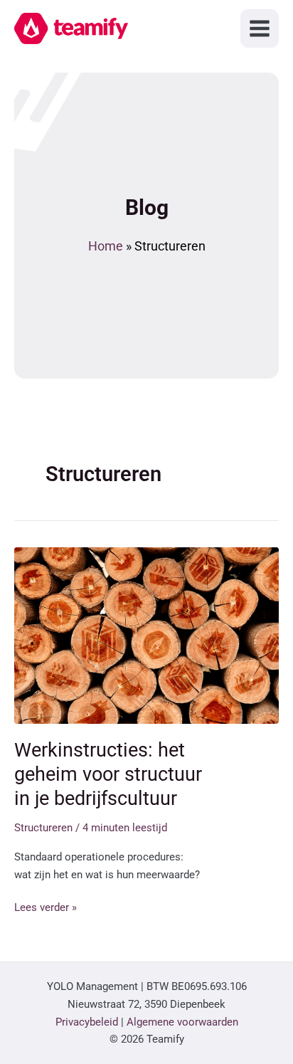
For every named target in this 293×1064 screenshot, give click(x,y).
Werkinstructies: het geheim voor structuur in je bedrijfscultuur (108, 774)
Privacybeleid (86, 1022)
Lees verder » (45, 908)
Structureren (43, 827)
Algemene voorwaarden (182, 1022)
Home (105, 246)
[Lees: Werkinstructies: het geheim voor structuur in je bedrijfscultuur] (146, 634)
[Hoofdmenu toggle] (259, 28)
